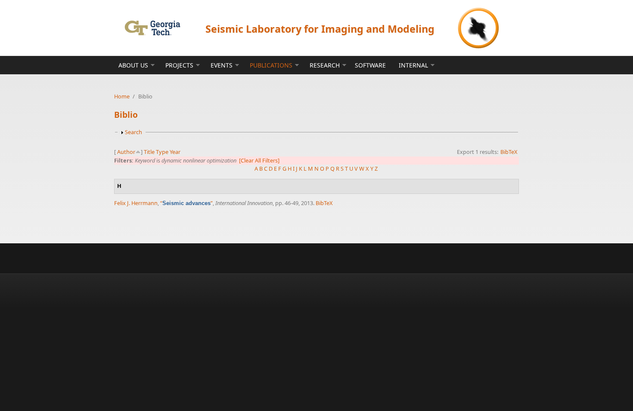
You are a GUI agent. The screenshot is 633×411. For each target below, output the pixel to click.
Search (133, 132)
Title (149, 152)
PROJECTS (179, 65)
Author (126, 152)
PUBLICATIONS (271, 65)
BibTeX (509, 152)
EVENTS (222, 65)
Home (122, 96)
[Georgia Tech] (152, 27)
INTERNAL (413, 65)
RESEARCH (325, 65)
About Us (133, 65)
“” (186, 203)
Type (162, 152)
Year (175, 152)
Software (370, 65)
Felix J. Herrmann (136, 203)
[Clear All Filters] (259, 160)
